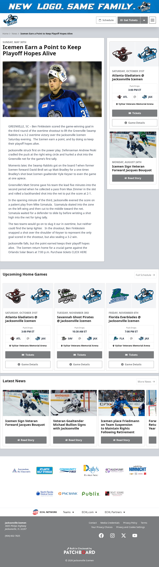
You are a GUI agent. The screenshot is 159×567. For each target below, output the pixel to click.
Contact (93, 522)
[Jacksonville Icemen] (10, 20)
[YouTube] (134, 535)
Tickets (136, 113)
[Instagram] (112, 535)
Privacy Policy (130, 522)
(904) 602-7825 (12, 535)
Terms (144, 522)
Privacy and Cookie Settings (130, 527)
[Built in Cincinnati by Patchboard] (79, 550)
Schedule (108, 20)
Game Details (136, 122)
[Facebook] (101, 535)
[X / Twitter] (123, 535)
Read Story (134, 178)
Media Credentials (110, 522)
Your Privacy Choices (102, 527)
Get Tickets (131, 20)
